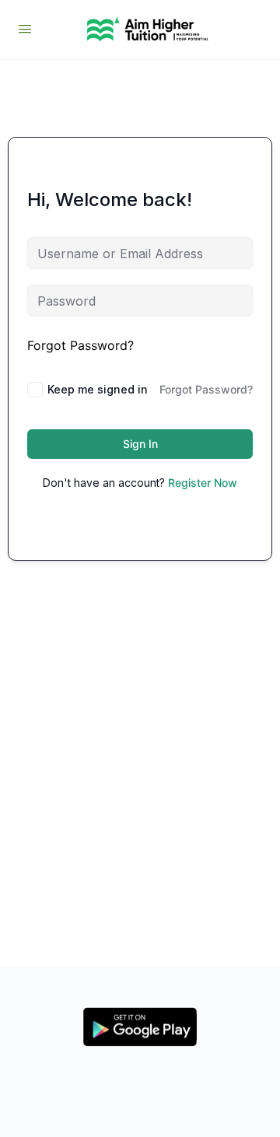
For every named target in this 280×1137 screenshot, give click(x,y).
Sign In (140, 443)
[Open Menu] (25, 28)
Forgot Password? (80, 345)
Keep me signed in (97, 389)
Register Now (202, 482)
